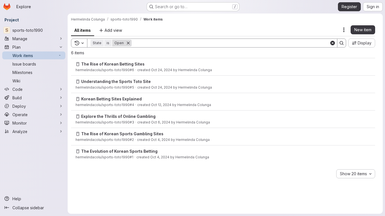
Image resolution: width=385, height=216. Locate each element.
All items (82, 30)
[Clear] (332, 43)
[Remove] (128, 43)
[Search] (341, 43)
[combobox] (355, 173)
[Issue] (78, 64)
